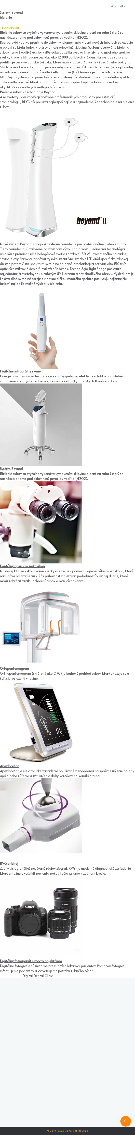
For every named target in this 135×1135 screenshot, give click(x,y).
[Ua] (122, 6)
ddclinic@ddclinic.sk (71, 1036)
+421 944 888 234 (69, 1024)
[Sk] (113, 6)
